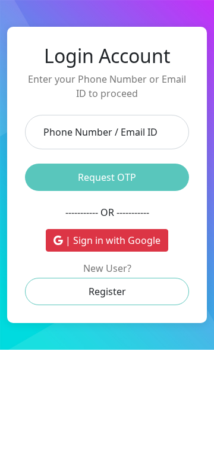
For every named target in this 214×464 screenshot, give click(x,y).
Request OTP (107, 177)
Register (107, 291)
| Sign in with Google (111, 240)
